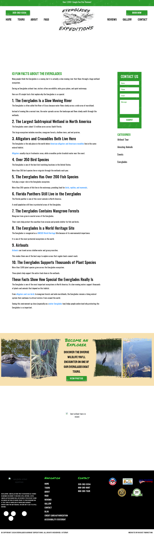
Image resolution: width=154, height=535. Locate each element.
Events (120, 154)
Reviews (112, 20)
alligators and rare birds (25, 294)
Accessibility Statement (55, 519)
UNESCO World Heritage (46, 233)
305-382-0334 (84, 484)
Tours (21, 20)
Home (9, 20)
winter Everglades (55, 303)
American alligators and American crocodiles (67, 143)
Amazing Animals (125, 147)
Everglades (122, 162)
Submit (129, 119)
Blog (47, 511)
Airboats (15, 250)
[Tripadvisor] (11, 518)
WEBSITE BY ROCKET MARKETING (140, 532)
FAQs (46, 496)
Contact (142, 20)
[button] (18, 12)
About (34, 20)
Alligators (15, 153)
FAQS (46, 20)
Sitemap (64, 532)
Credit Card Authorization (56, 515)
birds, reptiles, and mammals (76, 187)
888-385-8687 (84, 487)
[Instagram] (13, 513)
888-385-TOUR (84, 491)
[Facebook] (6, 513)
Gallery (127, 20)
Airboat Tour (123, 139)
